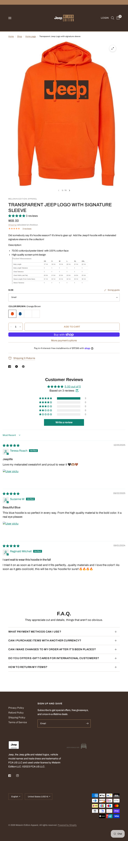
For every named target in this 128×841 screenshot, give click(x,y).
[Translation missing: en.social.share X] (17, 367)
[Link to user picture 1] (11, 477)
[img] (11, 445)
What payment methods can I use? (34, 631)
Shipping (12, 225)
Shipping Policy (16, 717)
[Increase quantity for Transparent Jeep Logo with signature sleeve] (20, 327)
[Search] (112, 18)
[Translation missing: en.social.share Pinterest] (24, 367)
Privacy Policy (16, 707)
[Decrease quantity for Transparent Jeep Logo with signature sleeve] (11, 327)
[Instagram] (20, 775)
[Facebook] (12, 775)
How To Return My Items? (27, 667)
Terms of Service (17, 722)
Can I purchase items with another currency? (44, 640)
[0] (117, 18)
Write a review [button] (64, 422)
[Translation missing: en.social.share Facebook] (10, 367)
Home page (30, 36)
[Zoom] (113, 48)
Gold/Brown (28, 314)
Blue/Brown (20, 314)
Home (11, 36)
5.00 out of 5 (73, 386)
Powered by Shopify (67, 825)
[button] (17, 215)
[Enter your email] (87, 723)
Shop (19, 36)
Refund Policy (16, 712)
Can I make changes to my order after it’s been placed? (52, 649)
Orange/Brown (12, 314)
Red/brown (36, 314)
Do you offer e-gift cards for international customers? (53, 658)
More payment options (64, 340)
